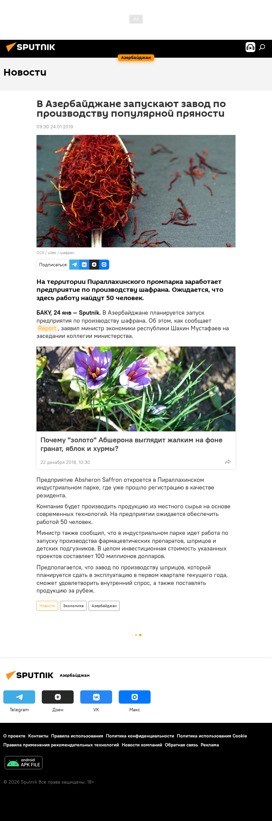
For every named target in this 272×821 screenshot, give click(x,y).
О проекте (14, 736)
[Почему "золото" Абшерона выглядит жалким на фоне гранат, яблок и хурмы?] (136, 389)
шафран (67, 252)
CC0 (40, 252)
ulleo (52, 252)
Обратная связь (181, 745)
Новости (47, 605)
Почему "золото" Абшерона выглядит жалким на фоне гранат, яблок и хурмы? (131, 444)
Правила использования (77, 736)
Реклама (210, 745)
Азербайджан (104, 605)
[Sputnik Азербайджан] (32, 53)
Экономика (73, 605)
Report (47, 328)
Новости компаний (142, 745)
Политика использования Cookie (212, 736)
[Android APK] (23, 763)
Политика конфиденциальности (140, 736)
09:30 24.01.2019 (54, 127)
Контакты (38, 736)
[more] (228, 461)
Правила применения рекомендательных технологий (61, 745)
